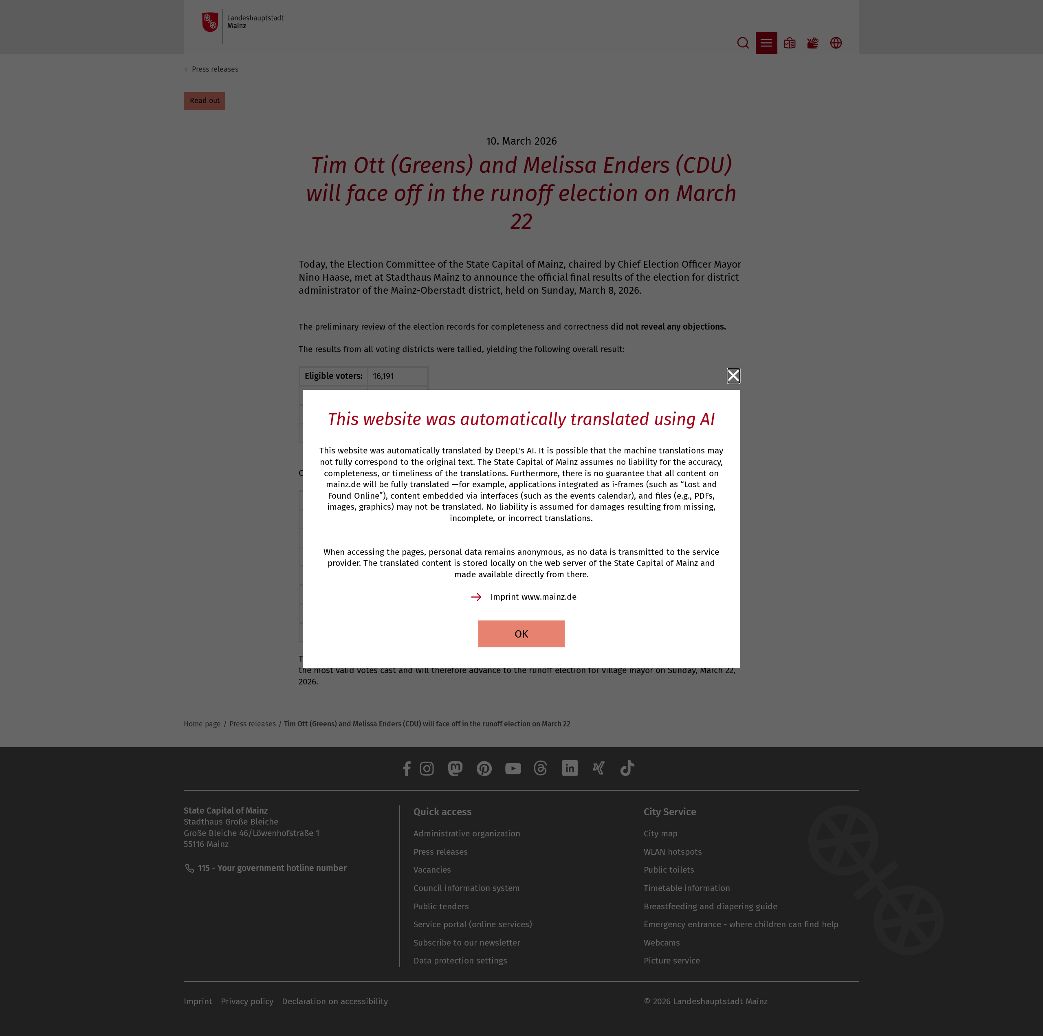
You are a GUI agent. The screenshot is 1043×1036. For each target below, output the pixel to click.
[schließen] (734, 376)
